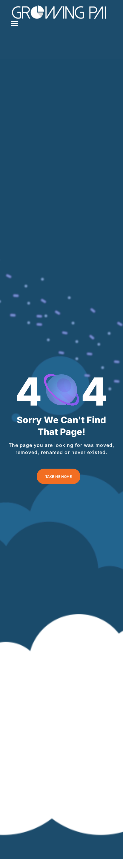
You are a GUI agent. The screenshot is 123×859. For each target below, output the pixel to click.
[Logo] (59, 12)
